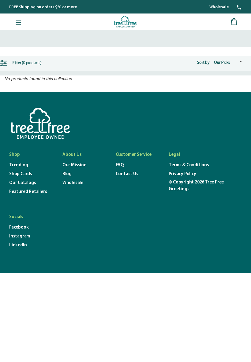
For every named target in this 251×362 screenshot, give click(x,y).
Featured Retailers (28, 192)
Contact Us (127, 174)
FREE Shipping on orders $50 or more (43, 7)
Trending (18, 165)
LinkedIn (18, 245)
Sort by (203, 62)
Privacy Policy (182, 174)
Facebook (18, 227)
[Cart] (234, 21)
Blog (67, 174)
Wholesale (219, 7)
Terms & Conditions (189, 165)
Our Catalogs (22, 183)
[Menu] (18, 21)
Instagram (19, 236)
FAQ (120, 165)
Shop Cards (20, 174)
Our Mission (74, 165)
